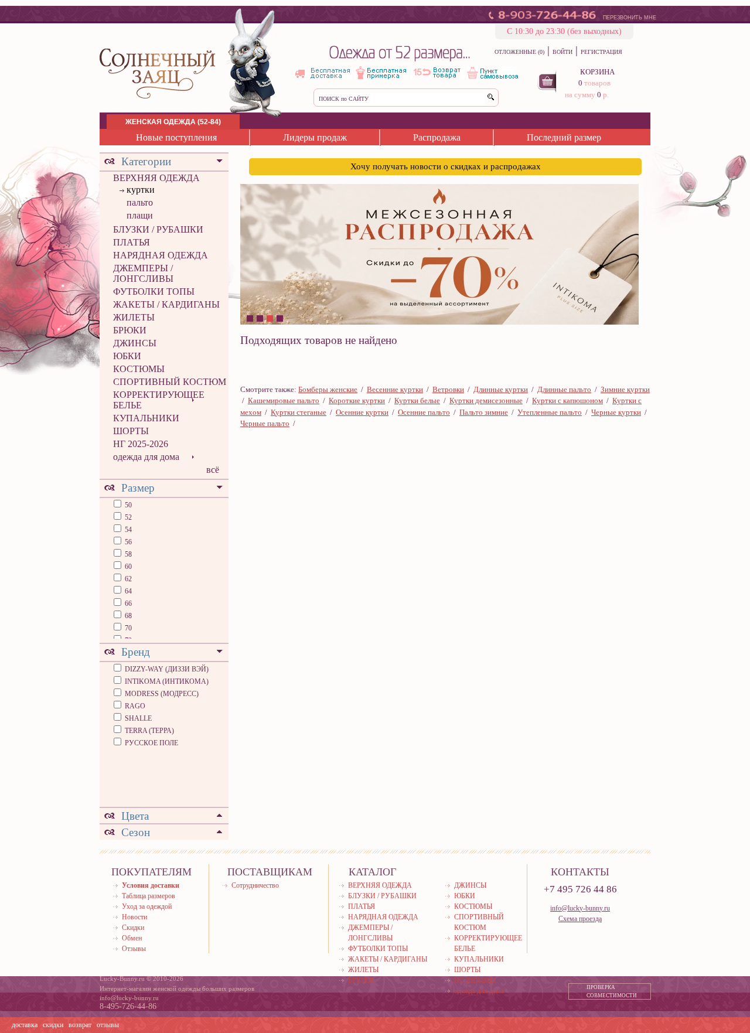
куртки (141, 190)
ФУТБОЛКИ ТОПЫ (154, 291)
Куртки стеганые (298, 412)
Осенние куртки (362, 412)
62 (127, 579)
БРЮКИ (129, 330)
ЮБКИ (127, 356)
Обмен (132, 938)
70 (127, 628)
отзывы (108, 1025)
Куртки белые (417, 400)
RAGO (135, 706)
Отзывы (134, 949)
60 (127, 566)
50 (127, 505)
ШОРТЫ (131, 431)
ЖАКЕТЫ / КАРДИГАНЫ (166, 304)
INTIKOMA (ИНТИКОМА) (167, 681)
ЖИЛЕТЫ (134, 317)
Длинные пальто (564, 389)
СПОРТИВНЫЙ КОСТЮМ (169, 382)
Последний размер (564, 137)
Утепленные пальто (549, 412)
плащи (140, 215)
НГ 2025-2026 (140, 444)
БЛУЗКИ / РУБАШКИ (158, 229)
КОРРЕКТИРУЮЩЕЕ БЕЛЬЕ (158, 400)
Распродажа (437, 137)
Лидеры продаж (315, 137)
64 (127, 591)
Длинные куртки (500, 389)
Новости (134, 917)
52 (127, 517)
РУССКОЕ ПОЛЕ (151, 743)
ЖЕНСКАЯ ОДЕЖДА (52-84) (173, 122)
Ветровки (448, 389)
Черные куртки (616, 412)
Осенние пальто (424, 412)
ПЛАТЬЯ (131, 242)
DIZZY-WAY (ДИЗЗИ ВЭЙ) (167, 669)
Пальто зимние (483, 412)
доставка (25, 1025)
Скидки (133, 927)
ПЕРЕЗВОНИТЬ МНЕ (629, 18)
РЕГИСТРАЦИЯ (601, 52)
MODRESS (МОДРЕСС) (162, 694)
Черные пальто (264, 423)
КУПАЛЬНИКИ (146, 418)
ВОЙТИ (562, 52)
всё (212, 470)
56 (127, 542)
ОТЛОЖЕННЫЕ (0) (519, 52)
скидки (53, 1025)
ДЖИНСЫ (134, 343)
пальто (140, 202)
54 (127, 530)
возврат (80, 1025)
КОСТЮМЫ (139, 369)
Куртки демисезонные (486, 400)
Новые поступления (176, 137)
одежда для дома (146, 457)
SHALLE (138, 718)
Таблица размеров (148, 896)
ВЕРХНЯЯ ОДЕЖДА (156, 178)
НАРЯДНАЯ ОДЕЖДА (160, 255)
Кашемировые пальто (283, 400)
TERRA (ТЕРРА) (149, 731)
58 (127, 554)
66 (127, 603)
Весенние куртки (395, 389)
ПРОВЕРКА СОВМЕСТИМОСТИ (612, 991)
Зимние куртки (625, 389)
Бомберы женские (327, 389)
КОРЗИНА (597, 71)
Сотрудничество (255, 885)
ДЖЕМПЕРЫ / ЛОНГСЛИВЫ (143, 273)
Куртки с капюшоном (567, 400)
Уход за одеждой (147, 906)
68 (127, 616)
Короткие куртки (357, 400)
